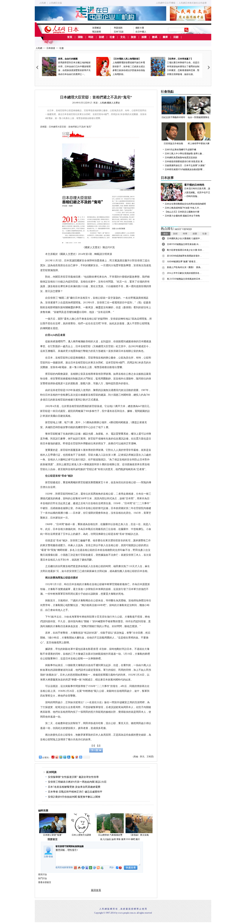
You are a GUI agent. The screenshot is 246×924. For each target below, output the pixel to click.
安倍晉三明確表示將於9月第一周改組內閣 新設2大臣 (77, 782)
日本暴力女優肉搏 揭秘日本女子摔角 (182, 216)
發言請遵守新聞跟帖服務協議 (69, 846)
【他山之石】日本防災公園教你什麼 (182, 212)
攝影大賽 (139, 27)
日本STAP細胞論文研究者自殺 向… (184, 244)
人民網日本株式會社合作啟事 (193, 3)
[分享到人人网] (69, 757)
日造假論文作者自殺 (173, 143)
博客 (118, 839)
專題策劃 (118, 27)
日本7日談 (119, 31)
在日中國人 (140, 31)
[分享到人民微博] (53, 757)
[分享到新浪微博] (57, 757)
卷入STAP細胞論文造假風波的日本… (184, 279)
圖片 (138, 839)
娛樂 (144, 37)
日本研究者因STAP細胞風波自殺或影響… (185, 169)
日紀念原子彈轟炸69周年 (173, 117)
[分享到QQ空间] (61, 757)
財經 (101, 37)
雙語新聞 (96, 31)
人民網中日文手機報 (165, 3)
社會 (112, 37)
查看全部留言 (44, 882)
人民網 (42, 3)
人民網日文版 (55, 3)
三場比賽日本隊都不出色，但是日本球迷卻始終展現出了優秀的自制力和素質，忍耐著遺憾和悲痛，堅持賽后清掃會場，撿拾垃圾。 (183, 67)
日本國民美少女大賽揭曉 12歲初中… (184, 238)
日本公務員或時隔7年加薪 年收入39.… (183, 208)
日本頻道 (50, 48)
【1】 (93, 745)
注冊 (46, 856)
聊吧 (133, 839)
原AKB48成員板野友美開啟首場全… (184, 256)
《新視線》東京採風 (139, 835)
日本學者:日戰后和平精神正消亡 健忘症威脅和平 (75, 791)
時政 (90, 37)
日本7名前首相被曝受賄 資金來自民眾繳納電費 (74, 787)
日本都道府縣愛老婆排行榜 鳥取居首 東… (185, 161)
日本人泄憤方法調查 (81, 835)
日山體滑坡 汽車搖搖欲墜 (110, 835)
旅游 (133, 37)
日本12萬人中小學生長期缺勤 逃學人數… (184, 153)
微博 (123, 839)
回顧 (175, 37)
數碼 (154, 37)
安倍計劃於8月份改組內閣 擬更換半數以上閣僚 (74, 796)
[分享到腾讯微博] (65, 757)
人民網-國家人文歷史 (110, 102)
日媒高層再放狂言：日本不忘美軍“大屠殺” (185, 165)
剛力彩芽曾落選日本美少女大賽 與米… (185, 250)
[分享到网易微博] (77, 757)
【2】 (98, 745)
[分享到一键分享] (80, 757)
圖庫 (165, 37)
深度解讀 (96, 27)
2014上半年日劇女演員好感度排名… (184, 273)
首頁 (69, 37)
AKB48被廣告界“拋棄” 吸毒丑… (182, 261)
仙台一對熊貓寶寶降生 (198, 117)
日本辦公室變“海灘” (52, 835)
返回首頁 (96, 890)
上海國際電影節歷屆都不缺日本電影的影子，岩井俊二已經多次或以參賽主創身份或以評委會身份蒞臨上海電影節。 (129, 67)
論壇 (113, 839)
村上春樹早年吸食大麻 (198, 143)
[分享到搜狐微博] (73, 757)
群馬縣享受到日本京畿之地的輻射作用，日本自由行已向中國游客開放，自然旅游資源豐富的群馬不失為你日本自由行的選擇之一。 (74, 67)
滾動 (80, 37)
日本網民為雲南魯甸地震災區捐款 (181, 157)
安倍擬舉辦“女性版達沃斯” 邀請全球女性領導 (73, 777)
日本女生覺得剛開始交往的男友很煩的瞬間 (185, 204)
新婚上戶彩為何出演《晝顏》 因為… (185, 267)
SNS (128, 839)
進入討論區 (105, 839)
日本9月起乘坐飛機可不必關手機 (180, 149)
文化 (122, 37)
